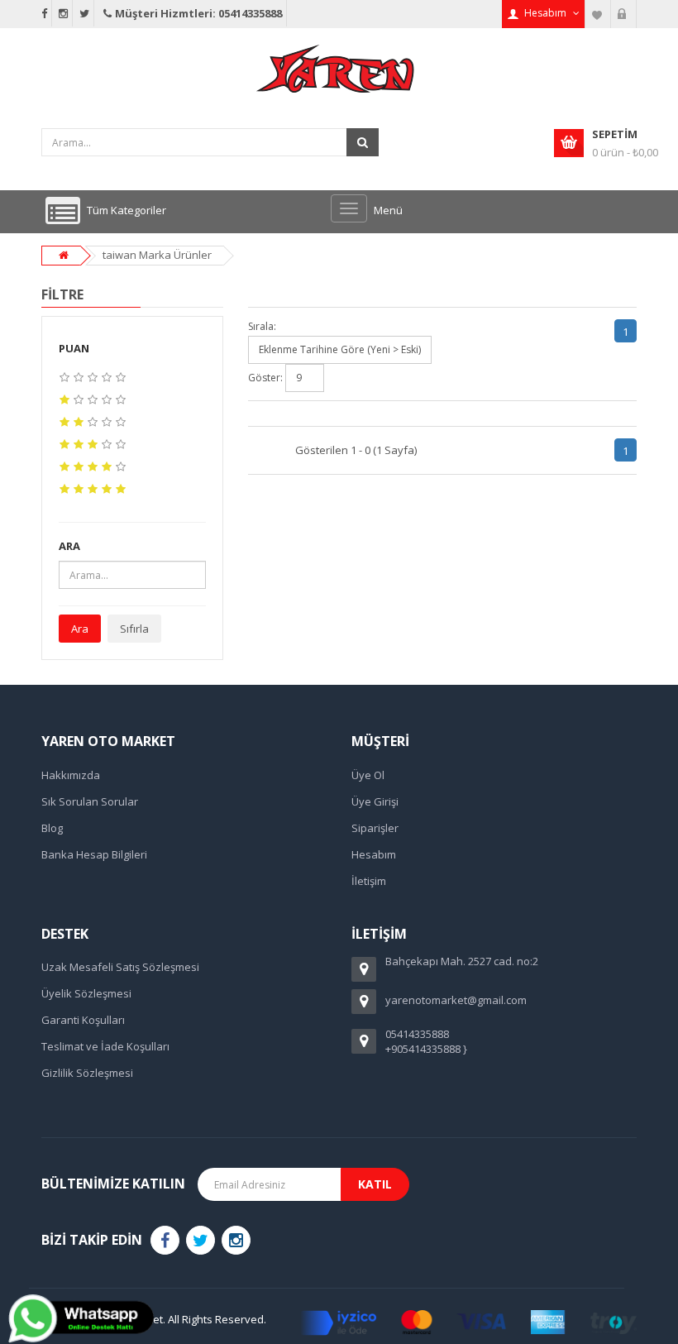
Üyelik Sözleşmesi (86, 993)
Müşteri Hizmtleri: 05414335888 (198, 13)
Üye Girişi (375, 801)
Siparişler (375, 827)
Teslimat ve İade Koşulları (105, 1046)
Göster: (265, 378)
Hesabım (373, 854)
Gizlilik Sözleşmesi (87, 1072)
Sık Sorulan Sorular (89, 801)
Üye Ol (367, 775)
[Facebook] (164, 1240)
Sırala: (262, 326)
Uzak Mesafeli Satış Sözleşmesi (120, 966)
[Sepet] (623, 14)
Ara (79, 628)
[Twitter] (200, 1240)
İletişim (368, 880)
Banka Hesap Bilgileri (94, 854)
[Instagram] (236, 1240)
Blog (52, 827)
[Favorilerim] (598, 14)
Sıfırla (134, 628)
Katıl (375, 1184)
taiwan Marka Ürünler (157, 254)
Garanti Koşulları (83, 1019)
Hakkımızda (70, 775)
